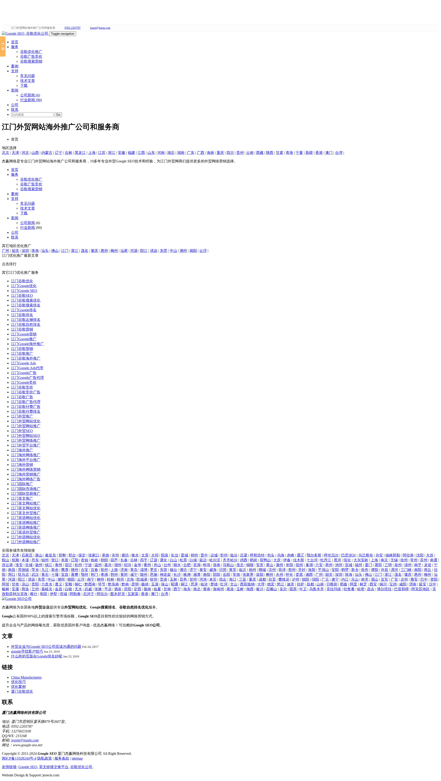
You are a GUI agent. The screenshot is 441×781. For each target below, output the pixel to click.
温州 (98, 565)
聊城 (262, 570)
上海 (92, 153)
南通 (433, 560)
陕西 (269, 153)
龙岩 (427, 565)
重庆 (220, 153)
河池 (203, 579)
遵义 (58, 584)
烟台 (173, 570)
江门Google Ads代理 (27, 368)
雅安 (414, 579)
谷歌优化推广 (31, 52)
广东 (190, 153)
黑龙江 (80, 153)
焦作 (364, 570)
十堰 (55, 574)
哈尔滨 (214, 560)
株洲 (187, 574)
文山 (233, 584)
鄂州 (84, 574)
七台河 (312, 560)
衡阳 (206, 574)
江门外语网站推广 (25, 542)
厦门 (368, 565)
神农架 (165, 574)
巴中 (424, 579)
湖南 (180, 153)
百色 (183, 579)
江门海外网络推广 (25, 455)
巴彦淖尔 (348, 555)
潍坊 (183, 570)
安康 (15, 589)
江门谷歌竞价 (22, 387)
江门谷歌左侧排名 (25, 320)
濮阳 (374, 570)
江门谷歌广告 (22, 397)
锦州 (45, 560)
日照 (222, 570)
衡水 (135, 555)
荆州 (114, 574)
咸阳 (403, 584)
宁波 (88, 565)
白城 (193, 560)
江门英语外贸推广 (25, 532)
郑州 (292, 570)
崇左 (222, 579)
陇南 (147, 589)
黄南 (206, 589)
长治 (174, 555)
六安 (319, 565)
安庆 (259, 565)
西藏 (259, 153)
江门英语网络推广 (25, 527)
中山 (173, 251)
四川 (230, 153)
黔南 (125, 584)
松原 (183, 560)
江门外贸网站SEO (25, 436)
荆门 (94, 574)
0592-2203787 (73, 27)
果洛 (230, 589)
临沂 (242, 570)
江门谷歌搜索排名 (25, 305)
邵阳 (216, 574)
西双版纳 (247, 584)
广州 (5, 251)
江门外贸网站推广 (25, 426)
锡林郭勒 (392, 555)
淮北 (240, 565)
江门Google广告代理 (27, 378)
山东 (151, 153)
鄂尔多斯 (314, 555)
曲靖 (145, 584)
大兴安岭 (360, 560)
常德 (236, 574)
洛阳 (311, 570)
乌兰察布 (365, 555)
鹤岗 (253, 560)
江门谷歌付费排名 (25, 411)
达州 (404, 579)
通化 (163, 560)
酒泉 (118, 589)
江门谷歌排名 (22, 315)
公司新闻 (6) (30, 95)
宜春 (94, 570)
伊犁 (53, 594)
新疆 (309, 153)
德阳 (305, 579)
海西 (250, 589)
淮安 (19, 565)
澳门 (329, 153)
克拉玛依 (333, 589)
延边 (203, 560)
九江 (45, 570)
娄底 (299, 574)
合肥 (187, 565)
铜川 (383, 584)
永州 (279, 574)
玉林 (173, 579)
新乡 (355, 570)
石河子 (88, 594)
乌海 (280, 555)
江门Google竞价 (24, 382)
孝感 (104, 574)
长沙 (177, 574)
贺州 (193, 579)
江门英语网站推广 (25, 523)
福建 (131, 153)
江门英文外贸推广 (25, 513)
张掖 (98, 589)
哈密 (361, 589)
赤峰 (290, 555)
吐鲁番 (349, 589)
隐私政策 (44, 758)
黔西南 (90, 584)
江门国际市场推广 (25, 489)
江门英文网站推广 (25, 503)
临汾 (233, 555)
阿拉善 (408, 555)
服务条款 (61, 758)
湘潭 (197, 574)
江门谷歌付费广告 (25, 407)
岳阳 (226, 574)
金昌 (58, 589)
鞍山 (5, 560)
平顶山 (323, 570)
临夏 (157, 589)
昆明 (135, 584)
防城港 (141, 579)
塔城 (63, 594)
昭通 (174, 584)
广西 (200, 153)
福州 (358, 565)
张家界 (248, 574)
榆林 (5, 589)
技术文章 (27, 81)
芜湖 (197, 565)
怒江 (280, 584)
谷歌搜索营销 (31, 61)
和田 (43, 594)
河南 (161, 153)
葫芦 (114, 560)
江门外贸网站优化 (25, 421)
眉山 (374, 579)
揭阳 (193, 251)
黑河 (337, 560)
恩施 (153, 574)
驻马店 (23, 574)
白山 (173, 560)
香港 (319, 153)
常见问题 (27, 76)
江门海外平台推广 (25, 460)
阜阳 (289, 565)
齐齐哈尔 (230, 560)
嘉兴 (108, 565)
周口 (11, 574)
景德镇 (23, 570)
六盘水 (46, 584)
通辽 (300, 555)
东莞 (163, 251)
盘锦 (84, 560)
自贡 (272, 579)
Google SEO (27, 767)
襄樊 (74, 574)
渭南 (412, 584)
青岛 (134, 570)
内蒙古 (46, 153)
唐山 (38, 555)
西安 (373, 584)
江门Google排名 (24, 310)
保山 (164, 584)
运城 (214, 555)
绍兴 (127, 565)
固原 (293, 589)
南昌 (11, 570)
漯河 (394, 570)
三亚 (242, 579)
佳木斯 (298, 560)
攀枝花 (283, 579)
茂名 (84, 251)
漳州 (408, 565)
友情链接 (9, 767)
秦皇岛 (50, 555)
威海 (213, 570)
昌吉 (370, 589)
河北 (25, 153)
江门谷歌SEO (22, 295)
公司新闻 (27, 223)
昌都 (310, 584)
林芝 (363, 584)
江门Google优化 (24, 286)
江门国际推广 (22, 484)
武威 (88, 589)
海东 (187, 589)
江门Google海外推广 (27, 344)
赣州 (74, 570)
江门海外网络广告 (25, 479)
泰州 (58, 565)
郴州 (269, 574)
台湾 (338, 153)
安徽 (121, 153)
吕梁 (243, 555)
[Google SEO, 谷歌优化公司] (25, 33)
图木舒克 (117, 594)
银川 (259, 589)
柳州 (100, 579)
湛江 (74, 251)
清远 (153, 251)
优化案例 (18, 687)
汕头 (45, 251)
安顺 (68, 584)
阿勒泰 (75, 594)
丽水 (177, 565)
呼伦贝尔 (331, 555)
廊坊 (125, 555)
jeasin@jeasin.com (100, 27)
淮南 (216, 565)
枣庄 (153, 570)
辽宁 (58, 153)
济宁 (193, 570)
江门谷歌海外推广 (25, 358)
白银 (68, 589)
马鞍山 (228, 565)
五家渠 (133, 594)
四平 (143, 560)
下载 (24, 85)
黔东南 (113, 584)
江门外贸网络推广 (25, 440)
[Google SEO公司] (17, 599)
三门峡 (406, 570)
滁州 (279, 565)
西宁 (177, 589)
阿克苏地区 (420, 589)
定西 (137, 589)
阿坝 (5, 584)
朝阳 (104, 560)
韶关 (15, 251)
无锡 (394, 560)
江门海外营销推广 (25, 474)
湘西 (309, 574)
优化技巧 (18, 682)
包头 (270, 555)
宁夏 (299, 153)
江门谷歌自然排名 (25, 324)
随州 (143, 574)
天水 (78, 589)
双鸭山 (265, 560)
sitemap (77, 758)
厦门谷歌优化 (22, 691)
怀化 (289, 574)
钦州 (153, 579)
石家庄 (27, 555)
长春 (124, 560)
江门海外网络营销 (25, 469)
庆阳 (127, 589)
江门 (64, 251)
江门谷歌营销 (22, 329)
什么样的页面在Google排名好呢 (36, 656)
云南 (250, 153)
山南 (320, 584)
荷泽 (282, 570)
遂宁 (335, 579)
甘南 (167, 589)
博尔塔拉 (384, 589)
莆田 (378, 565)
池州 (338, 565)
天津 (15, 153)
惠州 (104, 251)
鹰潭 (64, 570)
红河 (224, 584)
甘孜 (15, 584)
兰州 (35, 589)
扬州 (38, 565)
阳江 (143, 251)
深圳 (25, 251)
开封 (301, 570)
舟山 (157, 565)
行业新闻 (27, 228)
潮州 (183, 251)
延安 (422, 584)
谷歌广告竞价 (31, 56)
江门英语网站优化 (25, 518)
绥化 (347, 560)
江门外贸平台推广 (25, 445)
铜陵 (250, 565)
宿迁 (68, 565)
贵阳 (35, 584)
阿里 (353, 584)
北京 (5, 153)
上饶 (114, 570)
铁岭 (94, 560)
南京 (384, 560)
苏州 (423, 560)
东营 (163, 570)
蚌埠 (206, 565)
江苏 (101, 153)
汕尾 (124, 251)
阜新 (64, 560)
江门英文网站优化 (25, 508)
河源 (134, 251)
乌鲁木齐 (316, 589)
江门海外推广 (22, 450)
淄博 (143, 570)
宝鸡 (393, 584)
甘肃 (279, 153)
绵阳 (315, 579)
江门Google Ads (23, 363)
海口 (232, 579)
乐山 (355, 579)
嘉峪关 (46, 589)
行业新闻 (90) (31, 100)
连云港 (7, 565)
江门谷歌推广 (22, 353)
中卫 (303, 589)
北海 (130, 579)
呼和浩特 (257, 555)
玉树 (240, 589)
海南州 (218, 589)
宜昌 (64, 574)
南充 (364, 579)
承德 (105, 555)
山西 (35, 153)
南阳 (417, 570)
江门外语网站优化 (25, 537)
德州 (252, 570)
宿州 (299, 565)
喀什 (33, 594)
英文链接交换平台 (53, 767)
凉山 (25, 584)
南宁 (90, 579)
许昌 (384, 570)
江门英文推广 (22, 498)
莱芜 (232, 570)
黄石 (45, 574)
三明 (388, 565)
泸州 (295, 579)
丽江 (184, 584)
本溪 (25, 560)
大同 (154, 555)
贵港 (163, 579)
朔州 (194, 555)
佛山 (55, 251)
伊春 (287, 560)
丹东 (35, 560)
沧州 (115, 555)
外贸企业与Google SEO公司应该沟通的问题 (46, 646)
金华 (137, 565)
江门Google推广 (24, 339)
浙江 (111, 153)
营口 (55, 560)
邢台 (72, 555)
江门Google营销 (24, 334)
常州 (414, 560)
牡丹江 (325, 560)
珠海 (35, 251)
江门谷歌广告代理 (25, 402)
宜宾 (384, 579)
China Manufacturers (26, 677)
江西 (141, 153)
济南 (124, 570)
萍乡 (35, 570)
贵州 (240, 153)
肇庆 (94, 251)
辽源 (153, 560)
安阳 (335, 570)
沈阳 (420, 555)
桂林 (110, 579)
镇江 (48, 565)
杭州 (78, 565)
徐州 (404, 560)
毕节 (101, 584)
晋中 (204, 555)
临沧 (204, 584)
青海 (289, 153)
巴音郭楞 (401, 589)
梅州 (114, 251)
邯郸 (62, 555)
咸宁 (134, 574)
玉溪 (154, 584)
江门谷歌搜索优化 (25, 300)
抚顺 (15, 560)
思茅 (194, 584)
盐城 (29, 565)
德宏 (270, 584)
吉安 (84, 570)
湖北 (171, 153)
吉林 (68, 153)
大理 (261, 584)
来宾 (213, 579)
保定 (82, 555)
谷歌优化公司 (81, 767)
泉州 (398, 565)
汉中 (432, 584)
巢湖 (309, 565)
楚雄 (214, 584)
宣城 (348, 565)
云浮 (203, 251)
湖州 (118, 565)
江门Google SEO (24, 291)
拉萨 (300, 584)
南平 (417, 565)
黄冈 (124, 574)
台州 (167, 565)
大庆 (277, 560)
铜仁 (78, 584)
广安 (394, 579)
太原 (145, 555)
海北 (197, 589)
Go (58, 114)
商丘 (427, 570)
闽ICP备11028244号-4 (19, 758)
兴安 (379, 555)
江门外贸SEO (22, 431)
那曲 (343, 584)
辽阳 (74, 560)
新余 (55, 570)
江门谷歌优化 (22, 281)
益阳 (259, 574)
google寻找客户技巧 (27, 651)
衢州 (147, 565)
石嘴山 (271, 589)
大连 (429, 555)
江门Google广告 (24, 373)
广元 (325, 579)
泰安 (203, 570)
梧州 (120, 579)
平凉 (108, 589)
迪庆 (290, 584)
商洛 (25, 589)
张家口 (93, 555)
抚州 (104, 570)
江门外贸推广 (22, 416)
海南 (210, 153)
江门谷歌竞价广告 (25, 392)
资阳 (434, 579)
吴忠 (283, 589)
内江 (345, 579)
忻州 (224, 555)
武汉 (35, 574)
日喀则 (331, 584)
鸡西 (243, 560)
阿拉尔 (102, 594)
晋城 (184, 555)
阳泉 (164, 555)
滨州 (272, 570)
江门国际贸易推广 (25, 494)
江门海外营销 (22, 465)
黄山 (269, 565)
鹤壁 (345, 570)
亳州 (329, 565)
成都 (262, 579)
